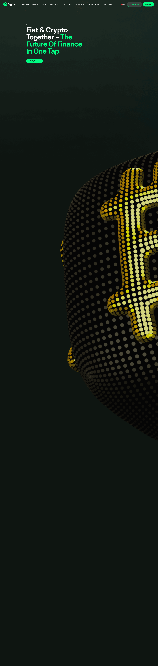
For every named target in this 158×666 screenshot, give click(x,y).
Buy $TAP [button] (148, 4)
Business (33, 4)
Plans (63, 4)
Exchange (43, 4)
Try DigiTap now (35, 61)
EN (124, 4)
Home (28, 25)
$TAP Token (53, 4)
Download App (134, 4)
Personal (25, 4)
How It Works (80, 4)
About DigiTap (108, 4)
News (70, 4)
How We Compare (93, 4)
